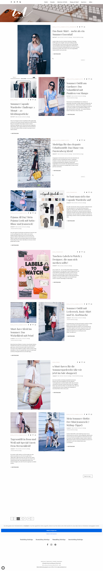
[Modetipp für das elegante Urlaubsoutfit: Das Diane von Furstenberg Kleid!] (34, 163)
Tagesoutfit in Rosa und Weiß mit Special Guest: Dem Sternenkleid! (23, 442)
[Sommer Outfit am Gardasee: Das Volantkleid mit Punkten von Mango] (51, 96)
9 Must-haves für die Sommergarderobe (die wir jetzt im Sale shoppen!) (67, 370)
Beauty (52, 2)
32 (16, 226)
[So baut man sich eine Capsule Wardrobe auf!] (51, 209)
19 (72, 317)
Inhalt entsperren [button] (51, 530)
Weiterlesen (57, 54)
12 (58, 37)
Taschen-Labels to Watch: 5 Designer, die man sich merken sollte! (67, 259)
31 (16, 338)
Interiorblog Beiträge (75, 539)
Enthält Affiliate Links (65, 37)
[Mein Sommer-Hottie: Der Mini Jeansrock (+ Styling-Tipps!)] (51, 431)
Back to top (87, 476)
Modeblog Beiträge (26, 539)
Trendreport (73, 27)
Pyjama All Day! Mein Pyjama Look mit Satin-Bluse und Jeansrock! (23, 220)
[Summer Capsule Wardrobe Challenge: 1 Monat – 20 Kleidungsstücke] (23, 87)
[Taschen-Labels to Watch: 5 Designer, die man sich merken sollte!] (34, 274)
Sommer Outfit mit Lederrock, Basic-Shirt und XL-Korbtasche (79, 311)
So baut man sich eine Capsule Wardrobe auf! (79, 198)
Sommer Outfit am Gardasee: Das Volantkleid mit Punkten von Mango (77, 88)
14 (58, 154)
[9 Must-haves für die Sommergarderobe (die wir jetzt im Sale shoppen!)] (34, 385)
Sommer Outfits (65, 27)
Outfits (58, 27)
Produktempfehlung (77, 37)
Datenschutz (49, 561)
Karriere (83, 2)
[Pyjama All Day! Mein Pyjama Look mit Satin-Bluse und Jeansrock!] (23, 200)
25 (72, 96)
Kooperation (59, 561)
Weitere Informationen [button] (51, 534)
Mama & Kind (74, 2)
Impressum (43, 561)
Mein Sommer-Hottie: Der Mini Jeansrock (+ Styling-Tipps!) (78, 422)
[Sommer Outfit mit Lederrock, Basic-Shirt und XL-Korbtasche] (51, 321)
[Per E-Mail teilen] (84, 27)
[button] (3, 568)
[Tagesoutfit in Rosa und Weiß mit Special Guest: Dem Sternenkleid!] (23, 422)
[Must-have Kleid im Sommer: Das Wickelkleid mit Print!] (23, 312)
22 (72, 202)
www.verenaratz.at (61, 567)
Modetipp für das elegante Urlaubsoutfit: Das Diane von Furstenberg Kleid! (68, 148)
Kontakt (54, 561)
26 (16, 116)
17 (16, 448)
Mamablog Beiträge (59, 539)
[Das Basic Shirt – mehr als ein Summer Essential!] (34, 49)
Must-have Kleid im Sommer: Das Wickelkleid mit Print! (22, 332)
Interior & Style (62, 2)
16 (58, 265)
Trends (16, 99)
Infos (90, 2)
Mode (54, 27)
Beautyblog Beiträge (43, 539)
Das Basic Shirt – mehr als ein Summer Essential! (69, 32)
